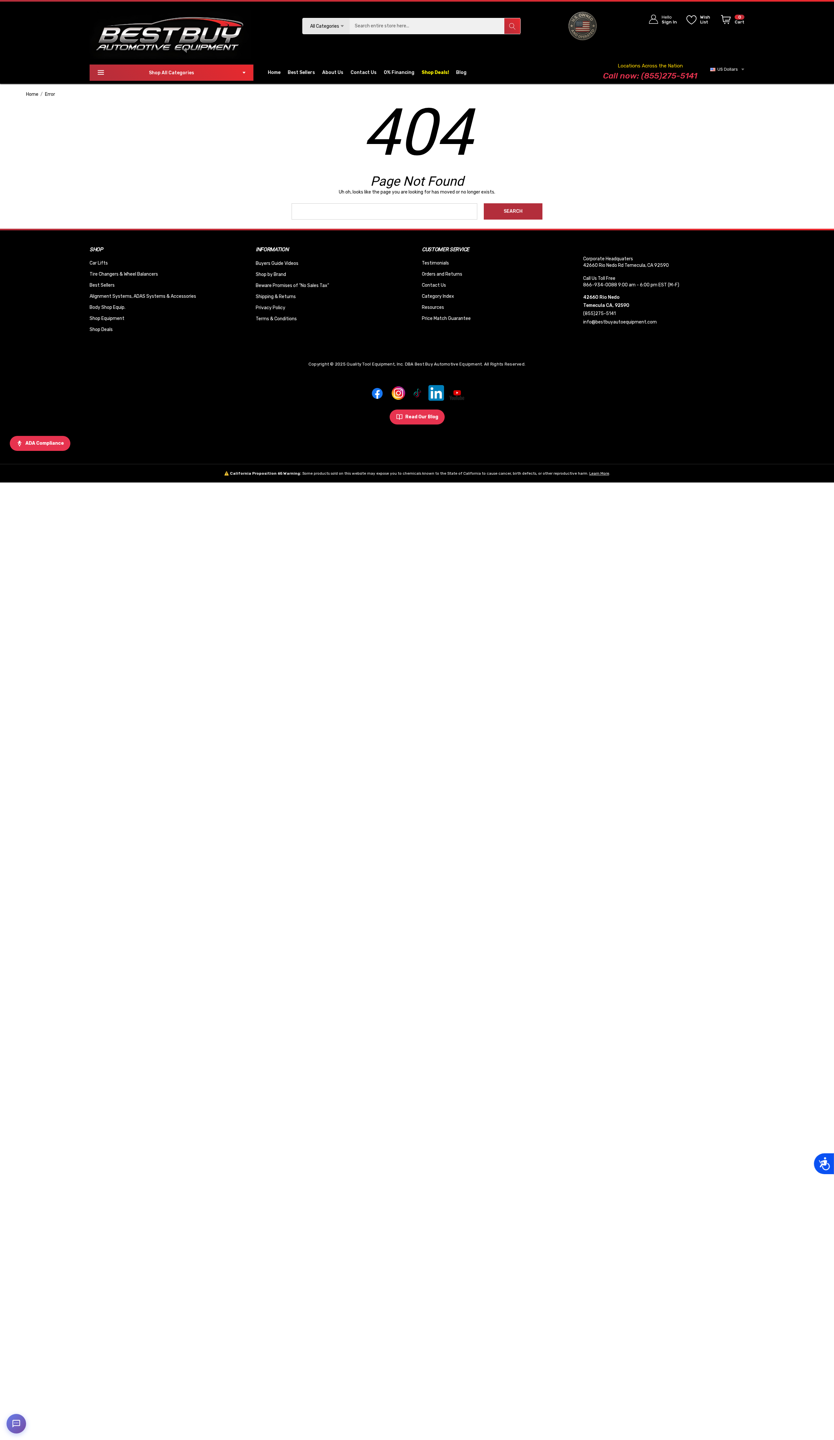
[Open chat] (16, 1423)
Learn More (599, 473)
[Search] (512, 26)
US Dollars (726, 69)
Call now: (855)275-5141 (650, 75)
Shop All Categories (171, 73)
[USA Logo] (582, 26)
